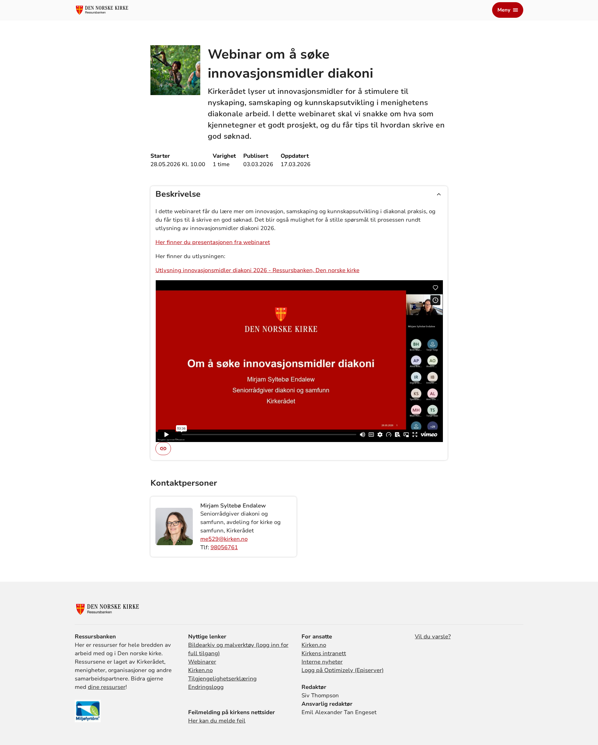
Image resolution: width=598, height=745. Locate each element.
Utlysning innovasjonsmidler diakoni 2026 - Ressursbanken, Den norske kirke (257, 270)
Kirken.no (200, 670)
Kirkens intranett (323, 653)
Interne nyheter (322, 662)
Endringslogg (206, 687)
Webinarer (202, 662)
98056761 (224, 547)
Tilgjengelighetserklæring (222, 678)
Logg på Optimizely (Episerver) (342, 670)
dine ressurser (107, 687)
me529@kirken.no (224, 539)
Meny (503, 10)
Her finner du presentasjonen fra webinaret (212, 242)
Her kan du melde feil (216, 720)
